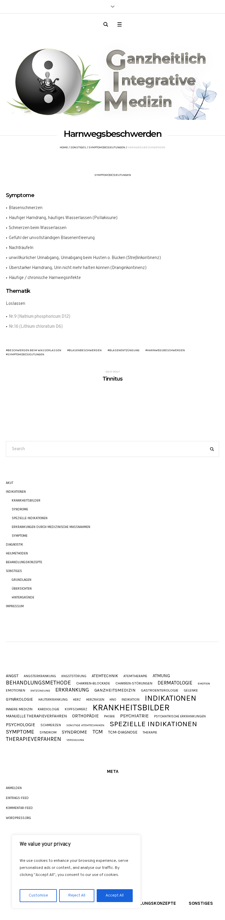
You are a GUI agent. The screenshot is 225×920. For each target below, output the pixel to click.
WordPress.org (18, 818)
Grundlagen (21, 580)
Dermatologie (175, 682)
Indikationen (16, 492)
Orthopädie (85, 716)
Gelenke (191, 690)
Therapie (150, 732)
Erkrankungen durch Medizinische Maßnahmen (51, 527)
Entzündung (40, 690)
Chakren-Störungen (133, 683)
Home (64, 147)
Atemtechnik (105, 676)
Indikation (130, 700)
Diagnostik (14, 544)
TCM (98, 731)
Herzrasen (95, 699)
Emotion (204, 683)
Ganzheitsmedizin (115, 690)
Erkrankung (72, 689)
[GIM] (112, 79)
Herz (77, 699)
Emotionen (15, 690)
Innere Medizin (19, 709)
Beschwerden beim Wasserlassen (34, 350)
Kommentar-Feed (19, 808)
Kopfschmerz (76, 709)
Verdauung (75, 740)
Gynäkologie (19, 699)
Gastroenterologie (159, 690)
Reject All (76, 895)
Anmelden (14, 788)
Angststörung (73, 676)
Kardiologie (48, 709)
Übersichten (22, 589)
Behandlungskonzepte (24, 562)
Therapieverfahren (33, 739)
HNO (113, 699)
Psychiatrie (134, 716)
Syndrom (48, 732)
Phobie (109, 716)
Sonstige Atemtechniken (85, 725)
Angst (12, 676)
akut (9, 483)
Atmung (161, 676)
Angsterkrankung (40, 676)
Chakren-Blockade (93, 683)
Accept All (114, 895)
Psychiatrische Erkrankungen (180, 716)
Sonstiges (78, 147)
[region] (76, 871)
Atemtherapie (135, 676)
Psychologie (20, 725)
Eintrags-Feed (17, 798)
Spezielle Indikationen (29, 518)
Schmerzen (50, 725)
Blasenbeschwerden (85, 350)
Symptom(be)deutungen (106, 147)
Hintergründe (23, 597)
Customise (38, 895)
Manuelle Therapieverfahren (36, 716)
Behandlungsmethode (38, 683)
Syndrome (20, 509)
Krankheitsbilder (26, 500)
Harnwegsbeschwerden (166, 350)
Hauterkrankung (53, 699)
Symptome (20, 536)
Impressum (15, 606)
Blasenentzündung (124, 350)
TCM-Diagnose (122, 732)
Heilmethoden (17, 553)
